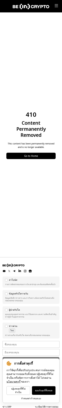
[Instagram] (25, 271)
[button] (31, 282)
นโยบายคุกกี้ (14, 381)
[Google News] (30, 271)
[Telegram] (14, 271)
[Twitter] (9, 271)
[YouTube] (4, 271)
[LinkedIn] (20, 271)
